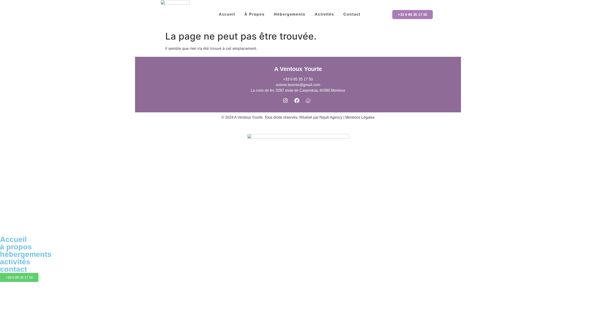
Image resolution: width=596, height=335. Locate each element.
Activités (324, 14)
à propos (254, 14)
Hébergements (289, 14)
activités (15, 262)
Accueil (227, 14)
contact (13, 269)
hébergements (25, 254)
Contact (351, 14)
